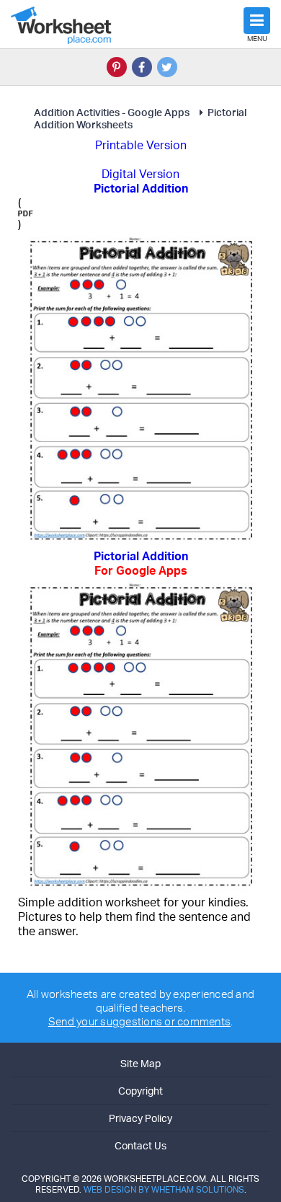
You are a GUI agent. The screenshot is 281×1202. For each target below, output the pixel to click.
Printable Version (141, 145)
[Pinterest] (117, 67)
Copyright (140, 1090)
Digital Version (140, 174)
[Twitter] (167, 67)
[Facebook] (142, 67)
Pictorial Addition (141, 563)
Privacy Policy (140, 1118)
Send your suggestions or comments (139, 1021)
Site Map (140, 1063)
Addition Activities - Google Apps (111, 112)
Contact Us (140, 1145)
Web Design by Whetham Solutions (164, 1189)
